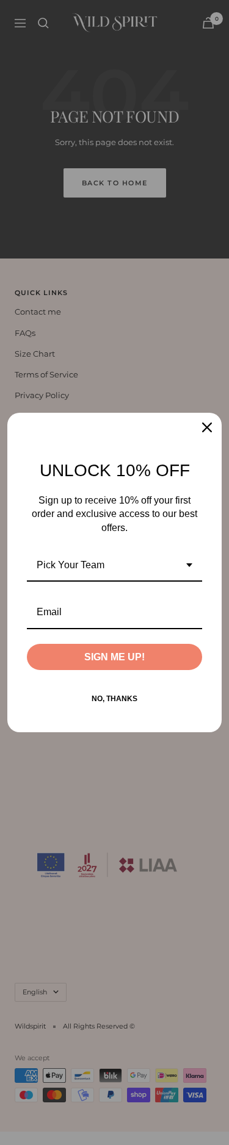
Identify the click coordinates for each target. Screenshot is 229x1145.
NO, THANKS (114, 698)
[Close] (207, 427)
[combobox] (114, 565)
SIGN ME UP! (114, 657)
